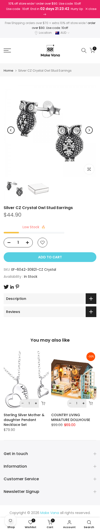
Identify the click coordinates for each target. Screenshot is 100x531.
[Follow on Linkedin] (12, 287)
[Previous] (11, 130)
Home (8, 70)
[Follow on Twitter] (6, 286)
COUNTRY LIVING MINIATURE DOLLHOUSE (70, 417)
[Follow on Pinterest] (17, 286)
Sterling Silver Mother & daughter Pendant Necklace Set (24, 420)
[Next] (89, 130)
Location (45, 33)
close (92, 9)
